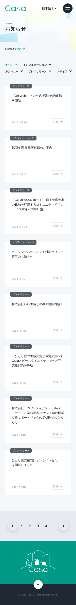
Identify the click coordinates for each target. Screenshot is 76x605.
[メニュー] (68, 8)
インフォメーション (35, 65)
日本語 (46, 8)
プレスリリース (37, 71)
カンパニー (11, 71)
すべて (9, 65)
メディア (62, 71)
